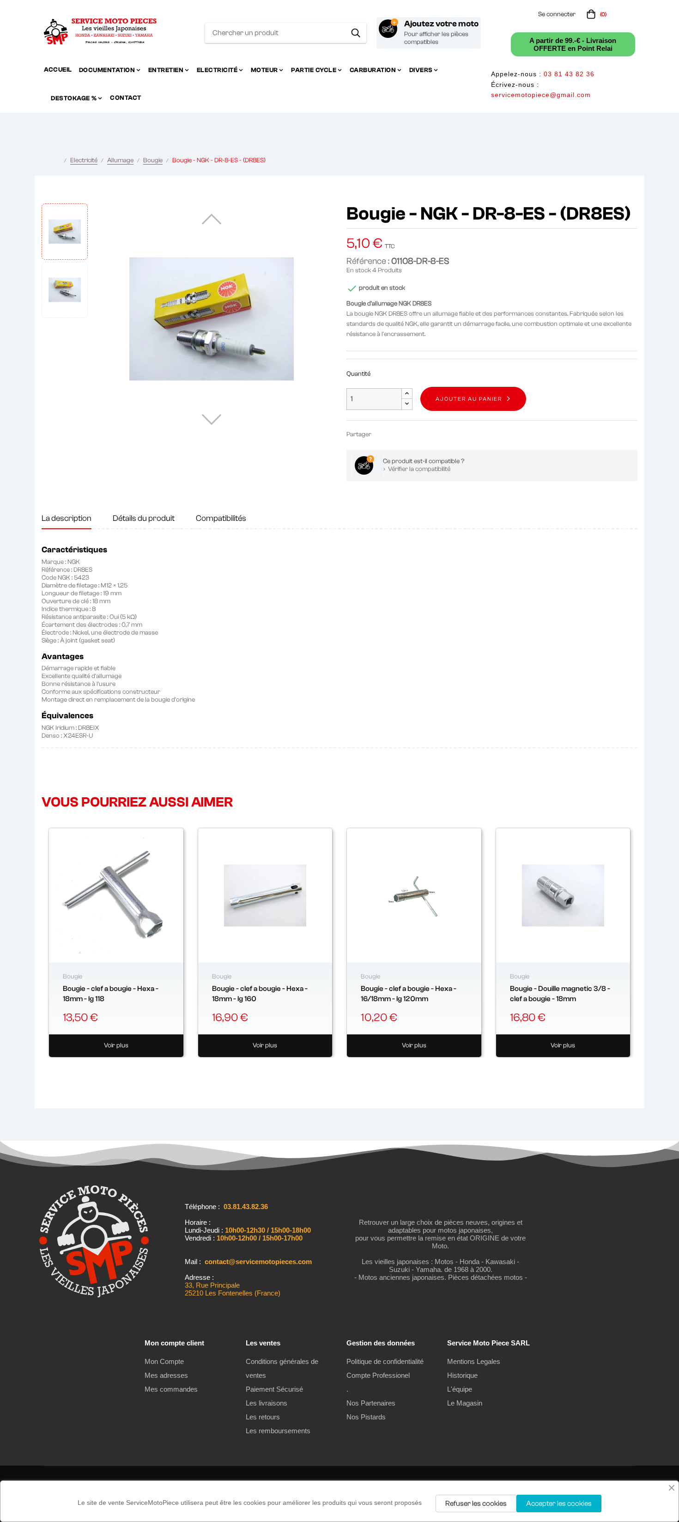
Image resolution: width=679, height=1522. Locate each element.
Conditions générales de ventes (282, 1368)
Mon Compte (164, 1361)
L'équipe (459, 1389)
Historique (462, 1375)
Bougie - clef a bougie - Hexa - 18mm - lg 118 (110, 993)
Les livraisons (266, 1403)
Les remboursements (278, 1431)
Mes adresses (166, 1375)
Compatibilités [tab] (221, 518)
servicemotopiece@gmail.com (541, 94)
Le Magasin (464, 1403)
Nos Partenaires (370, 1403)
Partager (382, 434)
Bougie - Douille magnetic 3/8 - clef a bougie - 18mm (560, 993)
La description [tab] (66, 518)
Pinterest (410, 434)
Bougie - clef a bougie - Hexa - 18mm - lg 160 (260, 993)
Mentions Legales (473, 1361)
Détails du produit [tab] (144, 518)
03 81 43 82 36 (569, 74)
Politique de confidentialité (385, 1361)
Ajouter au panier (469, 399)
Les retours (263, 1417)
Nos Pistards (366, 1417)
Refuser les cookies (476, 1503)
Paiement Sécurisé (274, 1389)
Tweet (396, 434)
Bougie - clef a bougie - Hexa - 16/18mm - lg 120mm (408, 993)
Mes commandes (171, 1389)
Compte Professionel (378, 1375)
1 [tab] (339, 1069)
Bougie (72, 976)
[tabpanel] (116, 942)
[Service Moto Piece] (94, 1297)
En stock (358, 270)
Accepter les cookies (559, 1503)
